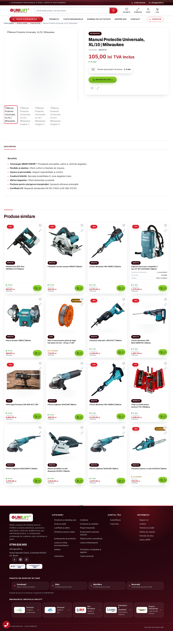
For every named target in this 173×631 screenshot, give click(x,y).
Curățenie (84, 520)
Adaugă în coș (103, 80)
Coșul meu (114, 524)
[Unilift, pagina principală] (19, 10)
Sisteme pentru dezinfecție (91, 538)
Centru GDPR (144, 540)
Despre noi (121, 19)
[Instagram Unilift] (20, 559)
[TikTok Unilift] (26, 559)
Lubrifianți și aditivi (62, 528)
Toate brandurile (73, 19)
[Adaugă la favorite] (92, 88)
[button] (74, 30)
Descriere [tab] (10, 146)
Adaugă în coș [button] (37, 288)
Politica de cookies (147, 532)
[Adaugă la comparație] (97, 88)
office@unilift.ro (157, 3)
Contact (135, 19)
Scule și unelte (22, 23)
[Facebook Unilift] (14, 559)
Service (156, 19)
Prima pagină (9, 23)
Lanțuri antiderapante (89, 542)
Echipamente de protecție (65, 538)
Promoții (54, 19)
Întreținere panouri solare (64, 532)
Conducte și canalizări (89, 524)
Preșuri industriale (87, 528)
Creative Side (159, 627)
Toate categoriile (26, 19)
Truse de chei (35, 23)
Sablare (57, 549)
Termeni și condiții (146, 528)
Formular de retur (146, 536)
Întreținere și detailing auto (65, 520)
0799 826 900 (139, 3)
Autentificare (115, 520)
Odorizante (58, 556)
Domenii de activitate (99, 19)
